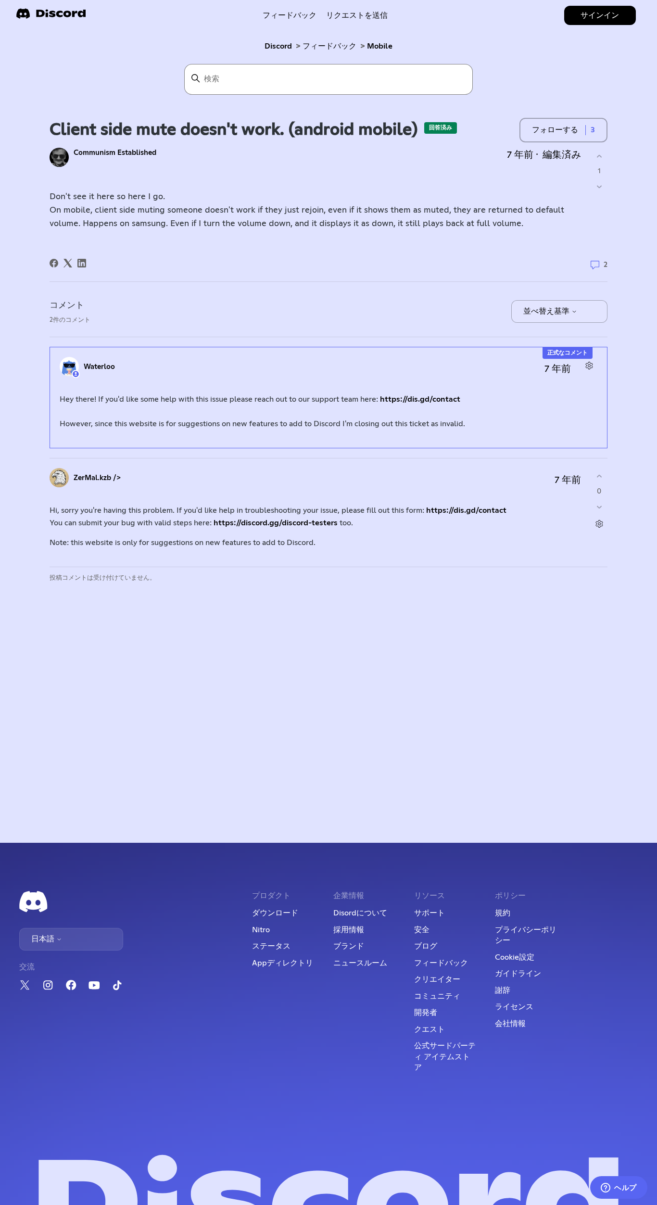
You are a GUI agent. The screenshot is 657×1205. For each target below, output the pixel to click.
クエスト (429, 1029)
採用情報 (348, 930)
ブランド (348, 946)
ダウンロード (275, 913)
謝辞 (502, 990)
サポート (429, 913)
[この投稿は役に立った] (599, 156)
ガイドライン (518, 973)
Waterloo (99, 366)
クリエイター (437, 979)
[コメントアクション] (589, 365)
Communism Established (115, 152)
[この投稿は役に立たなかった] (599, 186)
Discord (278, 46)
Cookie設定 (514, 957)
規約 (502, 913)
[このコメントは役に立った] (599, 476)
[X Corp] (67, 263)
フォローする (555, 130)
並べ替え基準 (547, 311)
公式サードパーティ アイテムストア (445, 1056)
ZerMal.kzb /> (97, 478)
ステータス (271, 946)
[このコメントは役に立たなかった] (599, 506)
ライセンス (514, 1007)
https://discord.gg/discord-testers (276, 523)
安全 (422, 930)
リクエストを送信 (357, 15)
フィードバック (289, 15)
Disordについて (360, 913)
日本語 (43, 939)
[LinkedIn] (81, 263)
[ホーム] (51, 16)
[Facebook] (54, 263)
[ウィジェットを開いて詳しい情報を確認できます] (618, 1188)
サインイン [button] (600, 15)
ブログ (425, 946)
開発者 (425, 1012)
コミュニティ (437, 996)
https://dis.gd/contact (420, 399)
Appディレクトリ (282, 963)
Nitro (261, 930)
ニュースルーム (360, 963)
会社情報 (510, 1023)
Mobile (379, 46)
